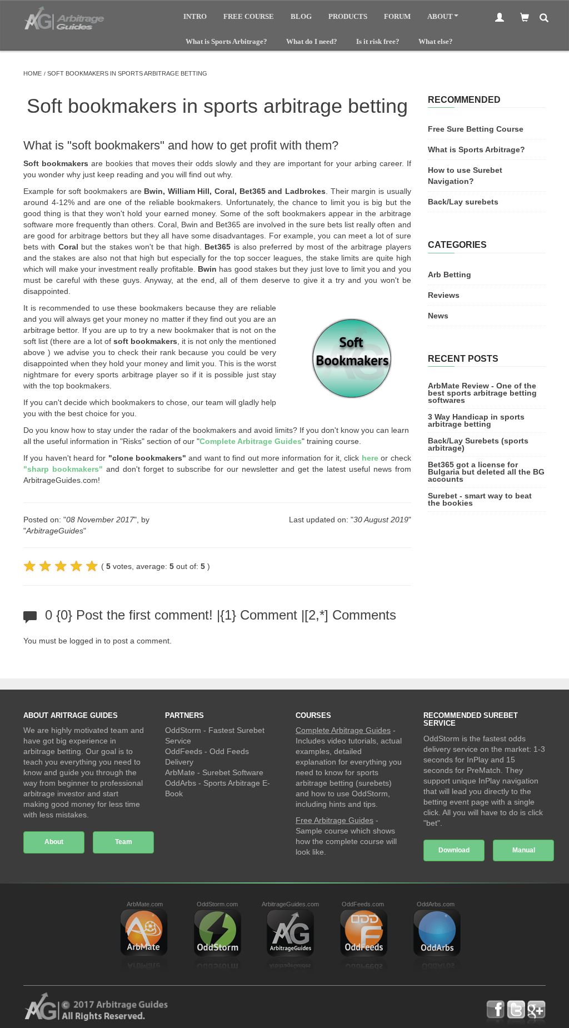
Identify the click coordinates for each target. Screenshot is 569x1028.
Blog (301, 16)
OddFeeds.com (363, 904)
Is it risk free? (378, 41)
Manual (523, 850)
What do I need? (311, 41)
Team (123, 842)
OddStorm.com (217, 904)
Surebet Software (232, 772)
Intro (195, 16)
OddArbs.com (436, 904)
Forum (397, 16)
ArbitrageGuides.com (290, 904)
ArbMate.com (145, 904)
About (440, 16)
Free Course (248, 16)
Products (347, 16)
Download (454, 850)
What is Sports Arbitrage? (226, 41)
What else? (435, 41)
